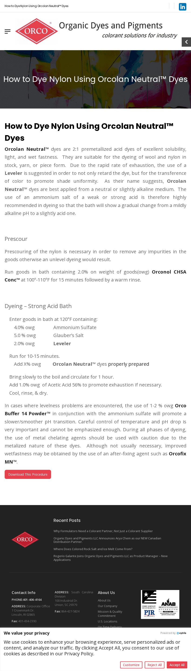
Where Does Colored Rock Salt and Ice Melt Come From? (93, 549)
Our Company (107, 606)
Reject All (154, 665)
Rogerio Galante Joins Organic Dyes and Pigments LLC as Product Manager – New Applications (110, 558)
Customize (131, 665)
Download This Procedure (28, 474)
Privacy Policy (78, 653)
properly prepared (128, 364)
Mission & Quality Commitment (110, 613)
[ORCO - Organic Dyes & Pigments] (96, 31)
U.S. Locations (107, 621)
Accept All (177, 665)
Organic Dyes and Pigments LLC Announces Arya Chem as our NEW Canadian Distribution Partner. (107, 540)
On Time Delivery (110, 627)
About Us (104, 600)
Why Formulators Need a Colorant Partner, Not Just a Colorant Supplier (103, 531)
